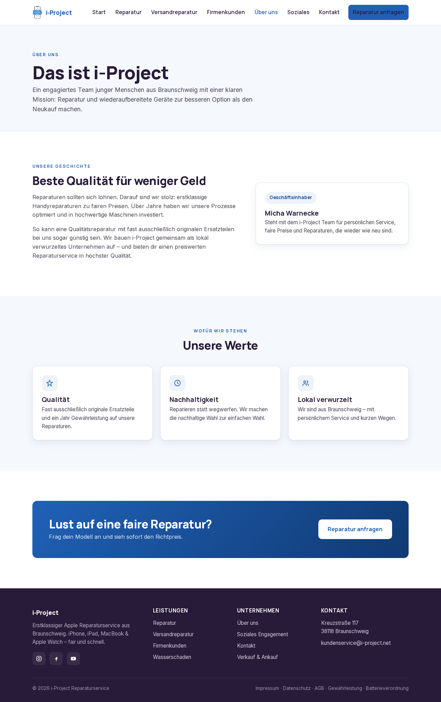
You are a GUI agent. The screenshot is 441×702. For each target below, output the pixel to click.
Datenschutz (297, 688)
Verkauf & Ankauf (257, 657)
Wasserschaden (172, 657)
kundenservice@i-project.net (356, 643)
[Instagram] (38, 658)
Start (99, 12)
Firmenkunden (226, 12)
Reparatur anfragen (378, 12)
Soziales (298, 12)
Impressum (267, 688)
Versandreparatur (174, 12)
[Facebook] (56, 658)
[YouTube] (73, 658)
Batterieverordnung (387, 688)
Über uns (266, 12)
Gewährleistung (345, 688)
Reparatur (128, 12)
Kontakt (329, 12)
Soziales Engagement (262, 634)
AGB (319, 688)
